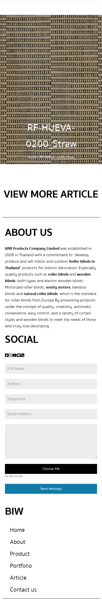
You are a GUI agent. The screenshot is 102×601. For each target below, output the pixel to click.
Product (20, 553)
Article (18, 577)
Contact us (23, 589)
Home (32, 157)
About (17, 542)
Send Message (51, 489)
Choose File (51, 469)
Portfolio (21, 565)
